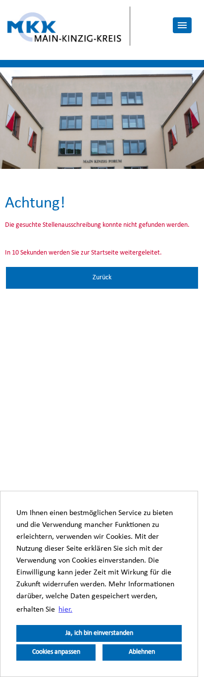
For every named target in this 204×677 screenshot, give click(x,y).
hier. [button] (65, 610)
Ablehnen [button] (142, 652)
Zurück (102, 277)
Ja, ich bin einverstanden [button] (99, 633)
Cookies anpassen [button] (56, 652)
